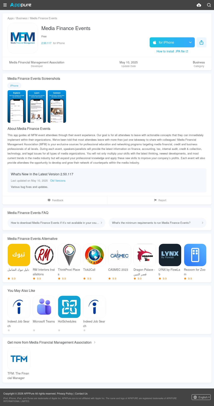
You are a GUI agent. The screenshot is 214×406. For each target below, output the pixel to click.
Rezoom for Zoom (194, 271)
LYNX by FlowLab (169, 271)
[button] (5, 5)
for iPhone (166, 42)
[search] (209, 5)
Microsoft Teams (44, 321)
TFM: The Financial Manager (18, 375)
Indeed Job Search (18, 323)
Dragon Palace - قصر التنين (144, 271)
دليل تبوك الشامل (18, 269)
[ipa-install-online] (199, 5)
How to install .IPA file (171, 51)
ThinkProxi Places (69, 271)
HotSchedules (67, 321)
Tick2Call (89, 269)
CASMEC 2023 (118, 269)
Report (162, 200)
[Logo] (20, 5)
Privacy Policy (65, 393)
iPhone (14, 85)
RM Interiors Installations (44, 271)
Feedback (57, 200)
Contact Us (81, 393)
